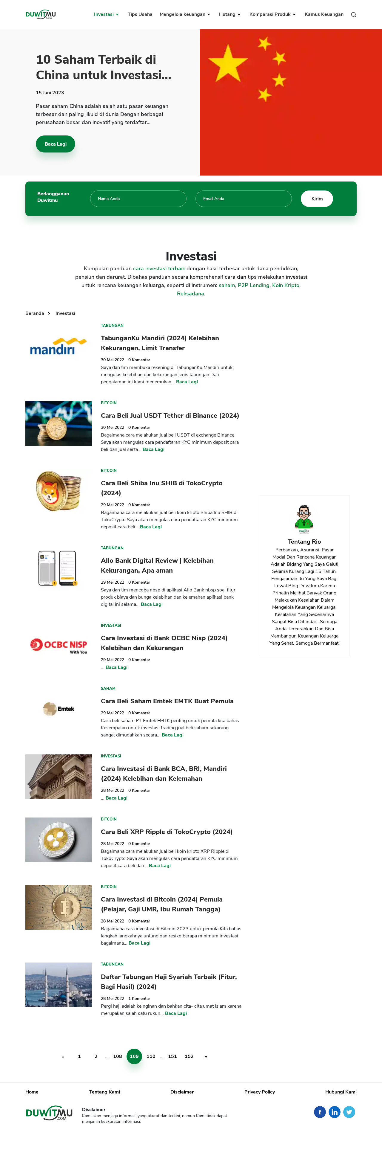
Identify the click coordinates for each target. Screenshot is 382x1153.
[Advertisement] (304, 396)
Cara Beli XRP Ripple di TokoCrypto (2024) (167, 831)
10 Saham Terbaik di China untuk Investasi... (103, 67)
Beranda (35, 313)
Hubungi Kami (341, 1092)
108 (117, 1056)
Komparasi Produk (270, 14)
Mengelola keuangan (183, 14)
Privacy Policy (259, 1092)
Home (31, 1092)
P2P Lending (253, 285)
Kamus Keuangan (324, 14)
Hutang (228, 14)
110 (151, 1056)
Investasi (104, 14)
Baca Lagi (56, 144)
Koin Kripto (285, 285)
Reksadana (190, 293)
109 (134, 1056)
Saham (108, 688)
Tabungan (112, 325)
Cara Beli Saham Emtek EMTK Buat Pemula (167, 701)
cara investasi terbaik (159, 268)
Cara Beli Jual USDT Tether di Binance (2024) (170, 415)
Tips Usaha (140, 14)
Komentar (139, 360)
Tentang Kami (104, 1092)
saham (227, 285)
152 (189, 1056)
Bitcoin (109, 403)
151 (172, 1056)
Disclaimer (182, 1092)
